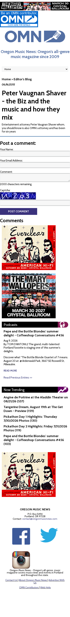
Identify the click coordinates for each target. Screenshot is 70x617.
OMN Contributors (29, 587)
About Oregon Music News (33, 580)
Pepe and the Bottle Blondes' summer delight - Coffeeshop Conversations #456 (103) (34, 440)
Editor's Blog (23, 79)
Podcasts (10, 325)
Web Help (45, 587)
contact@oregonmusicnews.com (39, 518)
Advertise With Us (49, 581)
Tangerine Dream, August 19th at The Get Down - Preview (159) (33, 409)
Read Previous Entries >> (18, 377)
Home (6, 79)
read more (10, 370)
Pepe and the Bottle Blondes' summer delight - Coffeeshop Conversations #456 (34, 333)
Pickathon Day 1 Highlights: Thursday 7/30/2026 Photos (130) (30, 419)
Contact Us (11, 580)
